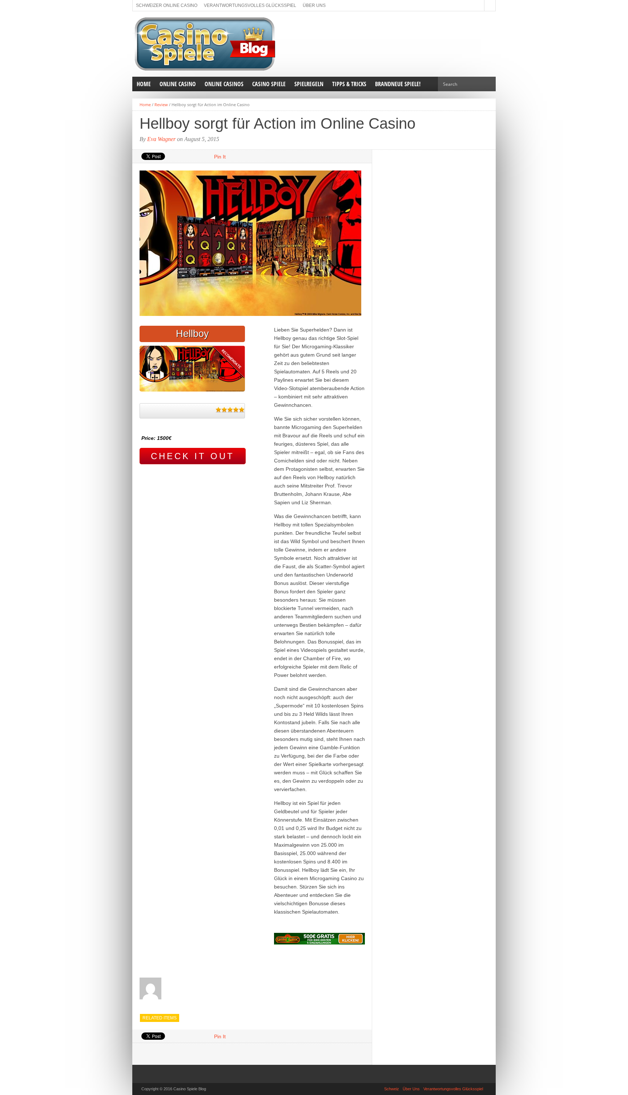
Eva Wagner (161, 139)
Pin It (220, 157)
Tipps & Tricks (349, 84)
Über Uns (314, 5)
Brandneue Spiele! (397, 84)
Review (161, 104)
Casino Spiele (269, 84)
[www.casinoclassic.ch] (319, 938)
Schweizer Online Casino (166, 5)
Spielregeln (308, 84)
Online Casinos (224, 84)
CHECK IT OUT (192, 456)
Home (144, 84)
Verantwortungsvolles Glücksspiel (250, 5)
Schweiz (391, 1089)
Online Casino (178, 84)
